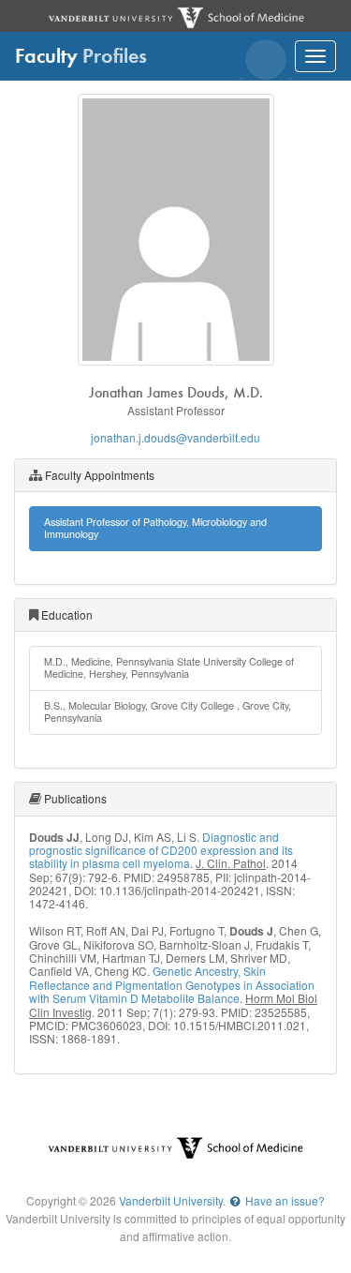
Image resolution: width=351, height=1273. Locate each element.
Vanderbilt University (171, 1200)
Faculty (81, 55)
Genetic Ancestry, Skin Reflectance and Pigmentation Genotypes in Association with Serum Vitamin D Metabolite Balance (171, 984)
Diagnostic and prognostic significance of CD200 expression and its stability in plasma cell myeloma (161, 850)
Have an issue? (283, 1200)
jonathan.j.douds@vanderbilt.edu (175, 437)
